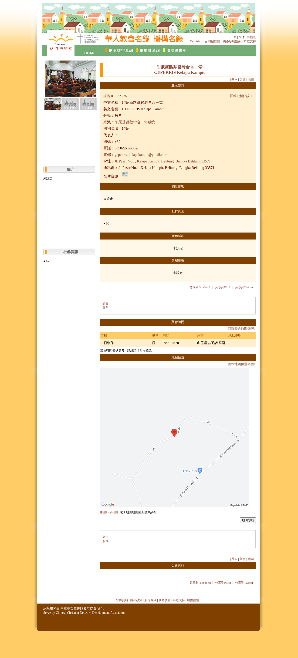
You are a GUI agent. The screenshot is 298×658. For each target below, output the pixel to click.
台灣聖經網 (212, 41)
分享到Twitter (244, 287)
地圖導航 (248, 520)
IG (47, 261)
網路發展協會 (232, 41)
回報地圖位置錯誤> (242, 364)
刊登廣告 (165, 600)
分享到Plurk (223, 287)
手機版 (251, 37)
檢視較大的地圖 (109, 512)
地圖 (251, 79)
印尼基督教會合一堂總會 (135, 122)
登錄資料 (122, 600)
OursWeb (195, 41)
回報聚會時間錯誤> (242, 329)
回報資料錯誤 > (241, 96)
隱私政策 (136, 600)
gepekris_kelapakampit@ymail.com (141, 155)
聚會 (243, 79)
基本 (234, 79)
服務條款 (150, 600)
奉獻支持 (250, 41)
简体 (242, 37)
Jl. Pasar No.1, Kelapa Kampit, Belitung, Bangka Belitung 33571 (163, 161)
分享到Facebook (200, 287)
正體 (233, 37)
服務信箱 (193, 600)
